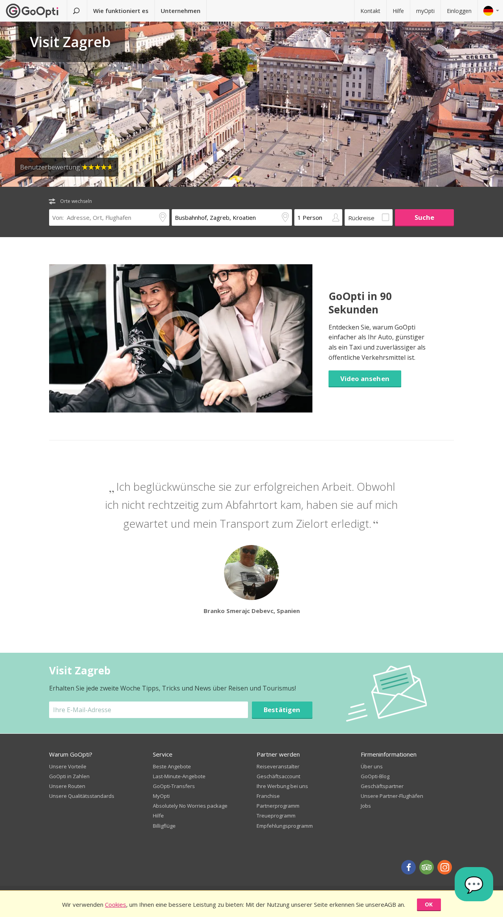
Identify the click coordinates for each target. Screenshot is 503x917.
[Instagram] (444, 867)
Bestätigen (282, 709)
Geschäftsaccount (278, 776)
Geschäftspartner (382, 786)
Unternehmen (180, 11)
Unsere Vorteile (67, 766)
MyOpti (161, 795)
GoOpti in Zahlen (69, 776)
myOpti (425, 11)
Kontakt (370, 11)
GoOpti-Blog (375, 776)
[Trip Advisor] (426, 867)
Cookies (115, 904)
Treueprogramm (276, 815)
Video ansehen (364, 378)
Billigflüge (164, 825)
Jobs (366, 805)
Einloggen (459, 11)
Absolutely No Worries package (190, 805)
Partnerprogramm (278, 805)
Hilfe (398, 11)
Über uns (372, 766)
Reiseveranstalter (278, 766)
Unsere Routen (67, 786)
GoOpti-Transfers (174, 786)
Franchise (268, 795)
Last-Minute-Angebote (179, 776)
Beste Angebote (172, 766)
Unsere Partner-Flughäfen (392, 795)
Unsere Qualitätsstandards (81, 795)
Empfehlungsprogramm (285, 825)
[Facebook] (408, 867)
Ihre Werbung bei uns (282, 786)
